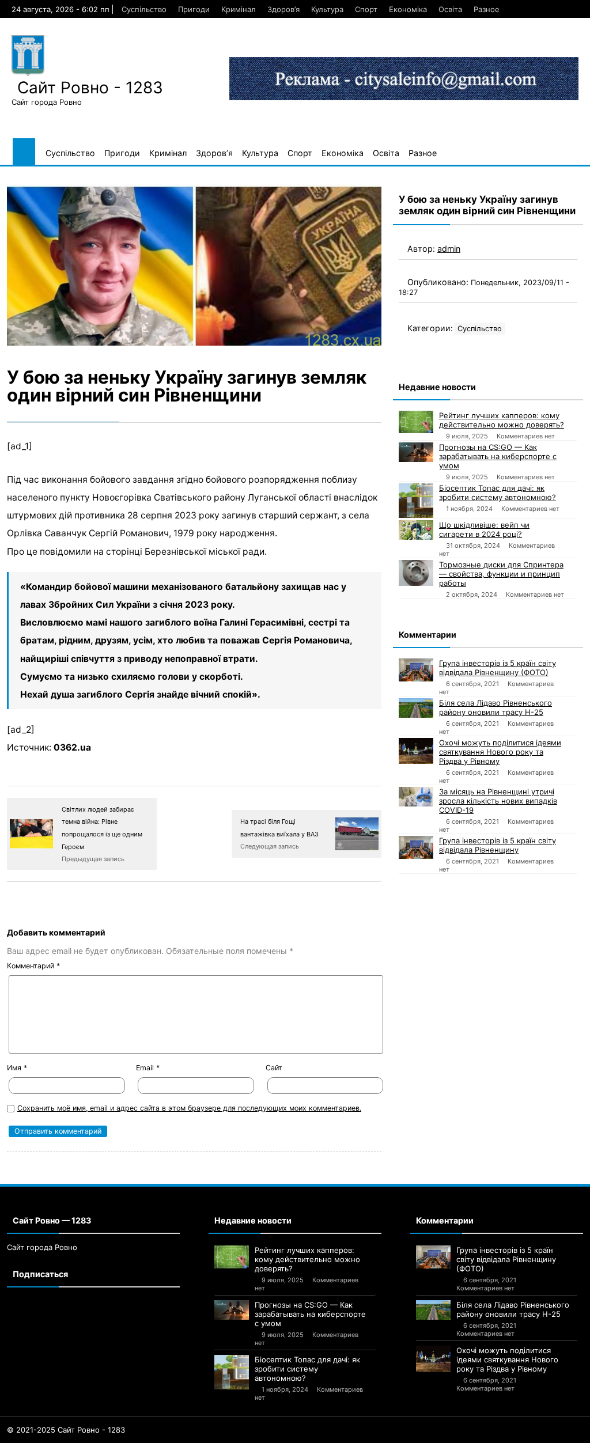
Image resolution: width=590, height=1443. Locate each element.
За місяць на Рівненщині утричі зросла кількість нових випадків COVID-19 (498, 801)
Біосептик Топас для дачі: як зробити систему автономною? (497, 492)
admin (448, 248)
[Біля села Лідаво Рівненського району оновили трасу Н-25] (416, 708)
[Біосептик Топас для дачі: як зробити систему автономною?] (416, 500)
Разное (487, 9)
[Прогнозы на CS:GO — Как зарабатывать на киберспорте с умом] (416, 452)
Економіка (408, 9)
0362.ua (72, 747)
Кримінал (238, 9)
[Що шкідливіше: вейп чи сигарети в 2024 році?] (416, 530)
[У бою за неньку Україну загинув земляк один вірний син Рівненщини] (194, 265)
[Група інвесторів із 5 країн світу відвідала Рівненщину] (416, 847)
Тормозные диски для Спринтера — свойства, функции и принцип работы (501, 574)
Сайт (274, 1067)
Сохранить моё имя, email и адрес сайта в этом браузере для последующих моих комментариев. (189, 1108)
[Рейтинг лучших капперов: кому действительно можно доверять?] (416, 422)
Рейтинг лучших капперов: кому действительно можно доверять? (501, 420)
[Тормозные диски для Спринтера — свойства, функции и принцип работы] (416, 573)
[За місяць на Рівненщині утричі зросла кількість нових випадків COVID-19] (416, 796)
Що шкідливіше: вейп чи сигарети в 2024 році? (484, 529)
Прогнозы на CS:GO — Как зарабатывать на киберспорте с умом (498, 456)
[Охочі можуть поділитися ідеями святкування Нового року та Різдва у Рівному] (416, 751)
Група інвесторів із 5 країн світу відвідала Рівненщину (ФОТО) (497, 667)
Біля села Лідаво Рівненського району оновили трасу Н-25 (495, 707)
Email (148, 1067)
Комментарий (33, 965)
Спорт (366, 9)
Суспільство (144, 9)
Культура (327, 9)
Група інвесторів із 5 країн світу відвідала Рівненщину (497, 845)
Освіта (450, 9)
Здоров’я (283, 9)
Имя (17, 1067)
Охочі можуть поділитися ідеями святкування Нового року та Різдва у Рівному (500, 752)
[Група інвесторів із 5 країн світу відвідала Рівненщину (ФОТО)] (416, 669)
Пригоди (194, 9)
